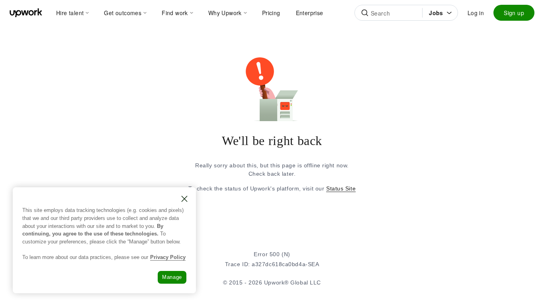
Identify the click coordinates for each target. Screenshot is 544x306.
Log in (476, 13)
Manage (172, 277)
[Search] (365, 12)
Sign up (514, 13)
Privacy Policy (168, 257)
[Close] (184, 199)
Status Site (341, 188)
